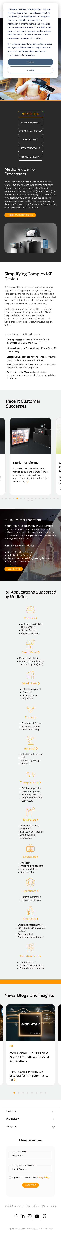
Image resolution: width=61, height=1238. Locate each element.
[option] (30, 210)
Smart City (29, 919)
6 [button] (21, 498)
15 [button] (54, 498)
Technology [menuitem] (12, 1119)
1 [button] (2, 498)
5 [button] (17, 498)
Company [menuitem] (11, 1127)
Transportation (29, 782)
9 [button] (32, 498)
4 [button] (13, 498)
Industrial (30, 748)
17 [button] (28, 500)
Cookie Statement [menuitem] (14, 1206)
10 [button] (35, 498)
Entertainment (29, 956)
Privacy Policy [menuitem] (49, 1206)
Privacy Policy (43, 1178)
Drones (29, 717)
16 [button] (58, 498)
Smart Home (29, 683)
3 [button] (10, 498)
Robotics (29, 618)
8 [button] (28, 498)
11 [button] (39, 498)
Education (29, 857)
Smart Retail (30, 652)
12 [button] (43, 498)
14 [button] (50, 498)
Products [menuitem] (11, 1111)
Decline (30, 70)
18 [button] (32, 500)
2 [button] (6, 498)
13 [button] (47, 498)
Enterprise (29, 820)
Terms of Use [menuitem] (32, 1206)
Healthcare (30, 891)
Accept (30, 62)
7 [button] (24, 498)
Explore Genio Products (20, 215)
